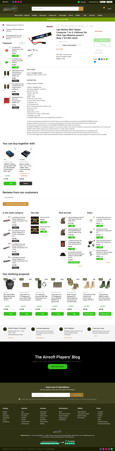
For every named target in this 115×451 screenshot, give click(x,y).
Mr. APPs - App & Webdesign (48, 449)
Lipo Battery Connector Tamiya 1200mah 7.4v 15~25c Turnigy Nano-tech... (18, 233)
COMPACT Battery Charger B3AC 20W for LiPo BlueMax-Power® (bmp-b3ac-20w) (10, 167)
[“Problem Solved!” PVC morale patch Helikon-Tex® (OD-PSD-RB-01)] (63, 244)
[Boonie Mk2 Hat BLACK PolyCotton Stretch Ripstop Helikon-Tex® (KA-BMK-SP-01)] (63, 255)
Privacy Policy (92, 399)
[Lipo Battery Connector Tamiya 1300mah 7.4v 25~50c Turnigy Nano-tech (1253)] (7, 247)
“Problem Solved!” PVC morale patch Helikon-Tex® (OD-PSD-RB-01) (75, 242)
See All (80, 266)
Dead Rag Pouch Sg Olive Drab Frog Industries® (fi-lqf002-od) (18, 73)
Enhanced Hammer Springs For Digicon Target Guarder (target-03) (104, 252)
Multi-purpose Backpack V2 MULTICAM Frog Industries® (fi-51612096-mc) (72, 298)
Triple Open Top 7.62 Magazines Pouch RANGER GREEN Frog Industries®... (56, 298)
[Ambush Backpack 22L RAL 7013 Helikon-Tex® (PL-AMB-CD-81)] (63, 221)
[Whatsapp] (112, 449)
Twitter (102, 59)
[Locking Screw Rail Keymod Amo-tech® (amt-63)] (91, 232)
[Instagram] (16, 2)
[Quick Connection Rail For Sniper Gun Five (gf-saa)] (91, 244)
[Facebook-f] (13, 2)
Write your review (62, 41)
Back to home (109, 26)
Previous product (106, 26)
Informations (40, 338)
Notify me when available (69, 45)
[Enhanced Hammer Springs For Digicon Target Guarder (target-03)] (91, 254)
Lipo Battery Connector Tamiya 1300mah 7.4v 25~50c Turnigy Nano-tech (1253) (20, 246)
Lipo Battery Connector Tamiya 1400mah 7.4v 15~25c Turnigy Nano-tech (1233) (20, 260)
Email (104, 59)
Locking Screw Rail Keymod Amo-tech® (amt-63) (104, 230)
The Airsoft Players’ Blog (57, 357)
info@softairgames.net (88, 435)
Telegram (95, 62)
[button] (21, 43)
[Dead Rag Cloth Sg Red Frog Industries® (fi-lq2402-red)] (7, 101)
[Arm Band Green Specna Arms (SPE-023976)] (7, 62)
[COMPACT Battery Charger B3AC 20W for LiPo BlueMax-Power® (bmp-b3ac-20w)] (10, 154)
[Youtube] (18, 2)
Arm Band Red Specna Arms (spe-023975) (17, 49)
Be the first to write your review (16, 204)
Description (31, 80)
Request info (99, 50)
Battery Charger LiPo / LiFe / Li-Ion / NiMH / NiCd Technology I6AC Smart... (25, 167)
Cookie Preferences (31, 449)
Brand (29, 73)
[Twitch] (21, 2)
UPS (95, 336)
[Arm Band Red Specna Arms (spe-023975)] (7, 51)
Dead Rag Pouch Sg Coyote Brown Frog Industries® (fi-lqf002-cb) (18, 86)
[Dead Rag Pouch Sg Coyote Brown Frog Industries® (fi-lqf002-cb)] (7, 87)
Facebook (99, 59)
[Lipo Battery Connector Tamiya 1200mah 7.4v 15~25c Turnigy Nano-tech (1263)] (7, 221)
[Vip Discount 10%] (35, 230)
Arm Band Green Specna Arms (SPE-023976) (18, 60)
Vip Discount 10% (45, 226)
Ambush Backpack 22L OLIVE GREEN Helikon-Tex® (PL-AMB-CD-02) (74, 230)
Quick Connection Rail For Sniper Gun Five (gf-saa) (103, 241)
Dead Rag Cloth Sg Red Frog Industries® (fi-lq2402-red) (17, 100)
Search (81, 9)
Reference (30, 75)
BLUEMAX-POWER (66, 56)
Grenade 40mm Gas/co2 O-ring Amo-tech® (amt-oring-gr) (103, 219)
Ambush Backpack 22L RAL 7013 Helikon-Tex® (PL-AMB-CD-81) (76, 219)
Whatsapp (83, 2)
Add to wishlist (99, 53)
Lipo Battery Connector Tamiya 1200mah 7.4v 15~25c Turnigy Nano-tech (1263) (20, 220)
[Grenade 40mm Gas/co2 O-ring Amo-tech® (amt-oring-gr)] (91, 221)
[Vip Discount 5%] (35, 221)
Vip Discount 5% (45, 217)
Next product (111, 26)
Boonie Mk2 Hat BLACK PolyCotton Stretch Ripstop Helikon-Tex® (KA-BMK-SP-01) (76, 254)
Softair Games (14, 449)
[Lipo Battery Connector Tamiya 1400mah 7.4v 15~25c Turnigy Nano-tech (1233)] (7, 261)
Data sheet (31, 69)
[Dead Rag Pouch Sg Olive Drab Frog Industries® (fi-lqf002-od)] (7, 74)
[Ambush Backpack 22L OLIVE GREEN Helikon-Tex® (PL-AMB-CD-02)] (63, 232)
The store (11, 337)
